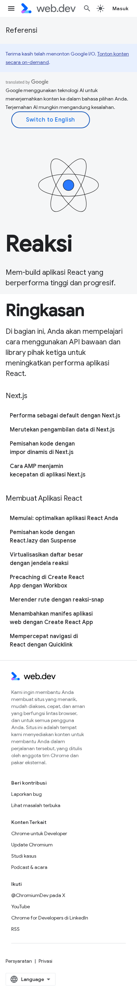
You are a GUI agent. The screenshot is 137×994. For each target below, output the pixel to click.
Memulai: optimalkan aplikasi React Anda (64, 518)
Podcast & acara (29, 867)
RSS (15, 929)
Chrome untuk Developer (39, 833)
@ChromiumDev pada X (38, 895)
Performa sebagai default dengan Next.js (65, 415)
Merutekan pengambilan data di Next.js (62, 429)
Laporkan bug (26, 794)
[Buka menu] (11, 8)
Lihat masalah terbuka (35, 805)
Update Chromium (32, 845)
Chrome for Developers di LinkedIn (49, 918)
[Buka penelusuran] (87, 8)
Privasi (45, 961)
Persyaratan (19, 961)
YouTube (20, 906)
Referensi (21, 30)
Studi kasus (23, 856)
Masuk (120, 8)
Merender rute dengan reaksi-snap (57, 599)
